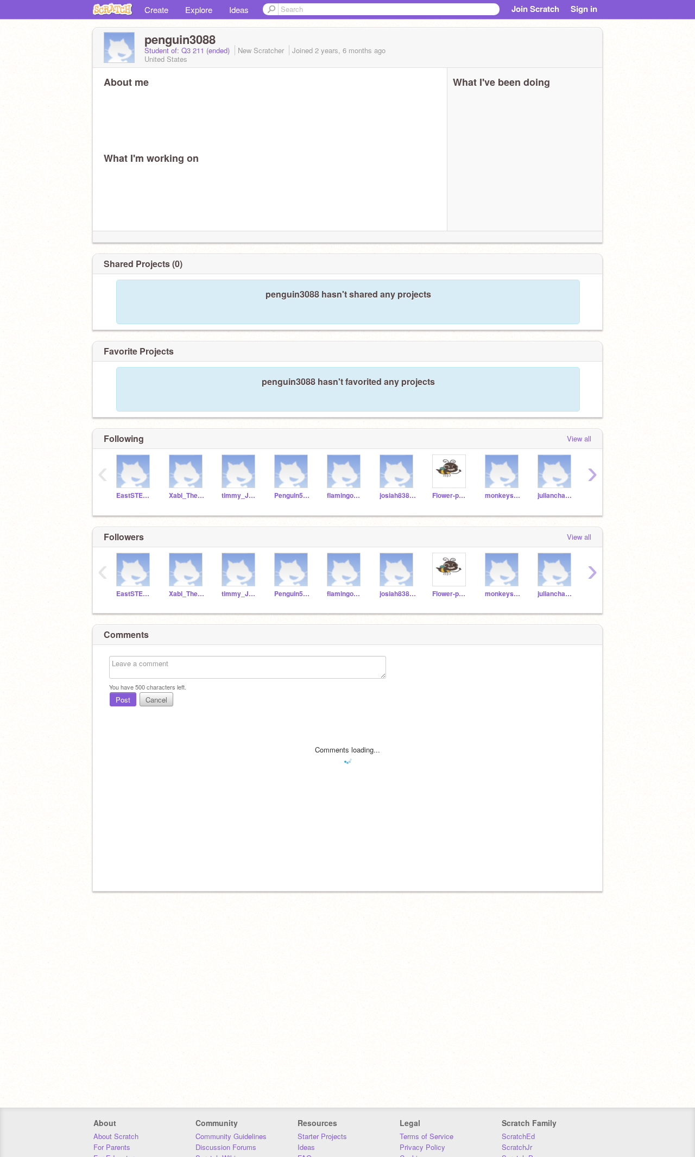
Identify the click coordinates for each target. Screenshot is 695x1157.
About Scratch (115, 1136)
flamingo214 (345, 495)
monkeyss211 (503, 495)
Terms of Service (426, 1136)
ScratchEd (518, 1136)
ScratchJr (517, 1147)
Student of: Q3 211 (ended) (188, 50)
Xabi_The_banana (187, 495)
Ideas (239, 9)
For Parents (111, 1147)
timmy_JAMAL (240, 495)
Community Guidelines (231, 1136)
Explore (198, 9)
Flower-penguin (450, 495)
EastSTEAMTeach (134, 495)
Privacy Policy (422, 1147)
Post (123, 699)
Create (156, 9)
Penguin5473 (292, 495)
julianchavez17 (556, 495)
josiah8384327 (398, 495)
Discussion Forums (225, 1147)
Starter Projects (322, 1136)
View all (579, 438)
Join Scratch (535, 9)
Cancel (156, 699)
